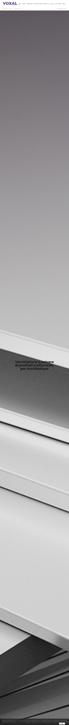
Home (19, 3)
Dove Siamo (58, 3)
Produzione (30, 3)
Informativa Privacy (20, 721)
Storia (23, 3)
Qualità (52, 3)
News (63, 3)
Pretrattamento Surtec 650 (41, 3)
